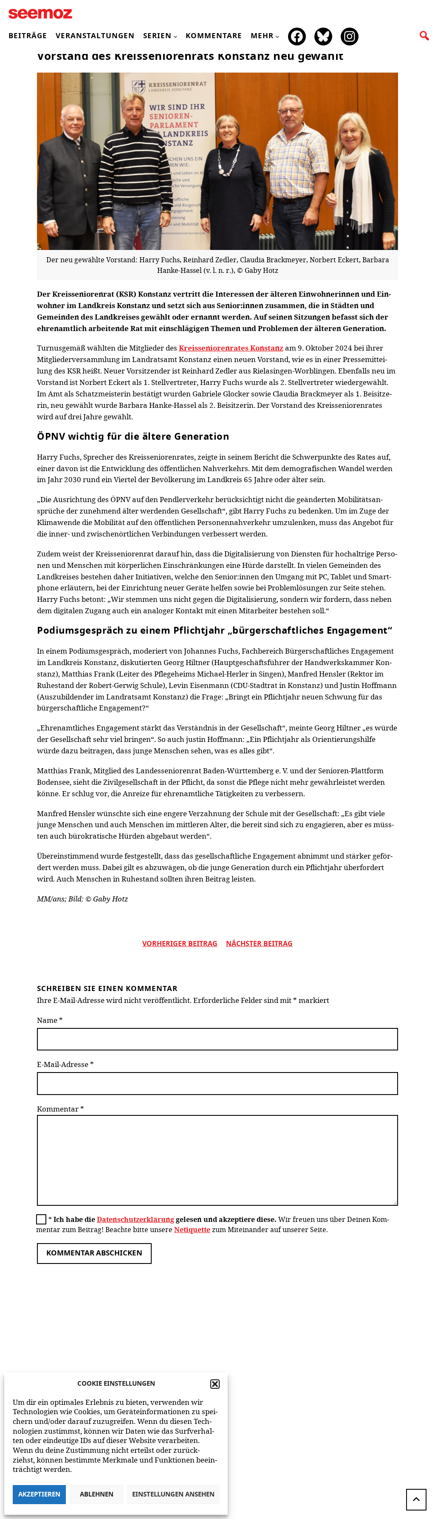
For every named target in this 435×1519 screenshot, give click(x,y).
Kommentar (60, 1109)
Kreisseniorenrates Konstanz (231, 348)
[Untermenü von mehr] (277, 36)
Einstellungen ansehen (173, 1494)
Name (50, 1020)
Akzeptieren (39, 1494)
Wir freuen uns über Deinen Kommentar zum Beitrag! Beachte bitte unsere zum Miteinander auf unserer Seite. (212, 1224)
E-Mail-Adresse (65, 1064)
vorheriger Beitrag (180, 944)
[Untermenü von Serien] (175, 36)
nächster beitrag (259, 944)
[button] (215, 1384)
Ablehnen (96, 1494)
